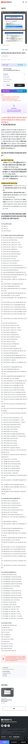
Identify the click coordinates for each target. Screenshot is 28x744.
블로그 (8, 726)
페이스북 (5, 726)
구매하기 (20, 85)
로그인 (23, 2)
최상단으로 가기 (25, 738)
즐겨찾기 (23, 50)
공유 (26, 50)
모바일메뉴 (26, 2)
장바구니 (8, 85)
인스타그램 (2, 726)
